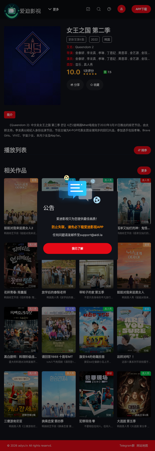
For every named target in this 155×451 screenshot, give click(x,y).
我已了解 (77, 248)
